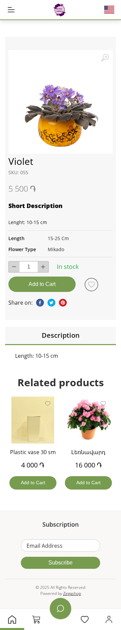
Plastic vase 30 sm (33, 452)
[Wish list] (91, 284)
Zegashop (72, 593)
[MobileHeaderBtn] (11, 10)
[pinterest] (63, 303)
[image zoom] (105, 58)
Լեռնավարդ (88, 452)
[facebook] (40, 303)
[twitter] (51, 303)
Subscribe (60, 562)
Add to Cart (42, 284)
